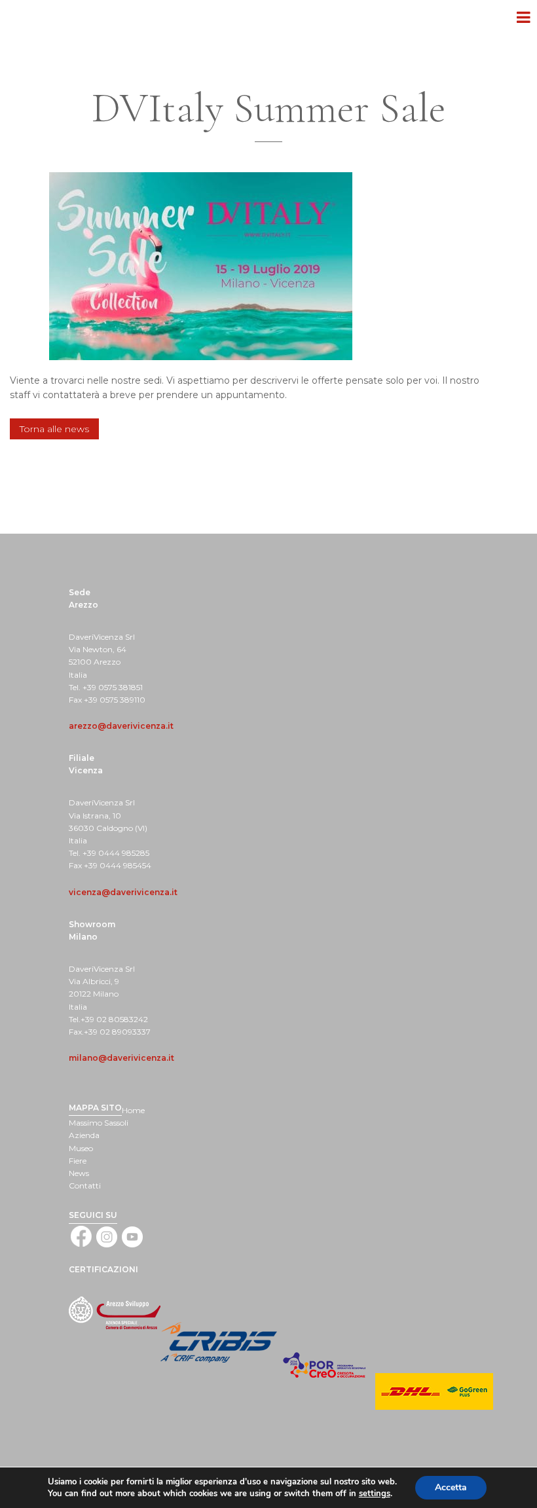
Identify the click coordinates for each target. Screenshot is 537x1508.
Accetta (451, 1487)
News (79, 1173)
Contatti (85, 1185)
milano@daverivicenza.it (121, 1058)
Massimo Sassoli (98, 1123)
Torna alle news (54, 429)
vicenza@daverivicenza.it (123, 892)
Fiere (77, 1161)
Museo (81, 1148)
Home (133, 1110)
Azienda (84, 1135)
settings (374, 1493)
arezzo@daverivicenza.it (121, 726)
